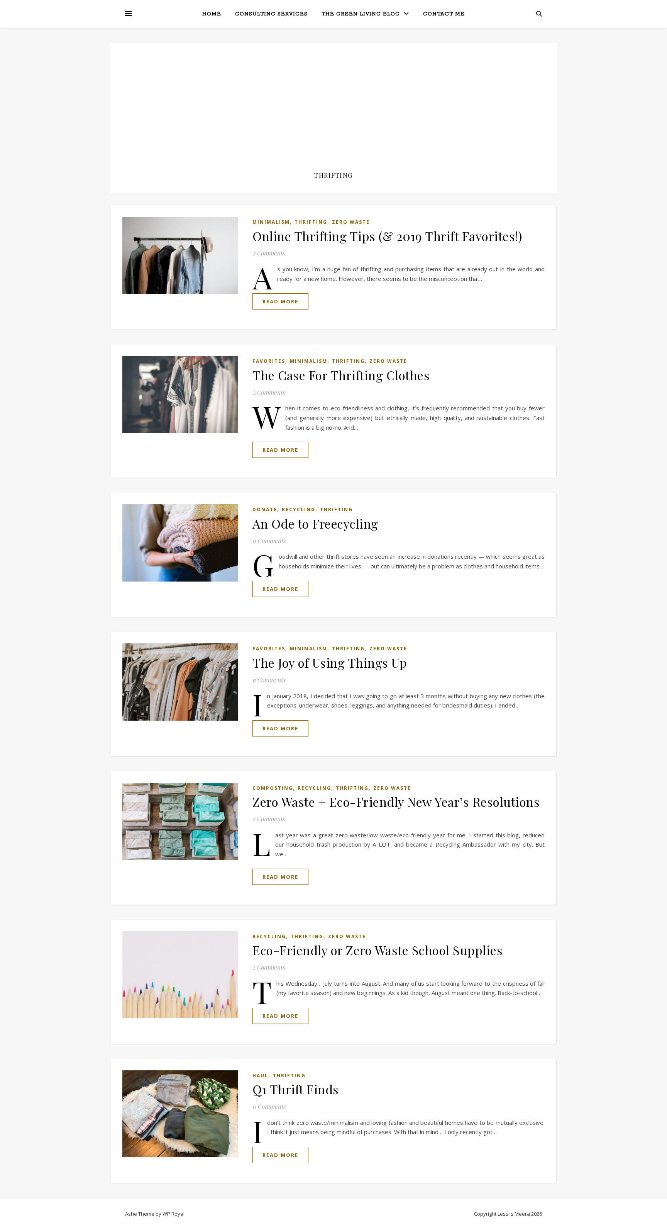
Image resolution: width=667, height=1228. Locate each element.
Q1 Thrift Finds (295, 1089)
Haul (260, 1075)
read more (280, 301)
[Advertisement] (333, 113)
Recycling (298, 509)
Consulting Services (271, 14)
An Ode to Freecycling (315, 523)
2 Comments (268, 253)
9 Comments (268, 680)
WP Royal (174, 1213)
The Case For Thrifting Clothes (341, 375)
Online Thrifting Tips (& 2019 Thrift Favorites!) (387, 236)
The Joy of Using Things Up (329, 662)
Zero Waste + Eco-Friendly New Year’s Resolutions (396, 801)
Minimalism (271, 222)
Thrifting (311, 222)
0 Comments (269, 540)
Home (211, 14)
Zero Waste (351, 222)
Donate (264, 509)
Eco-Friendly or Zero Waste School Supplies (377, 950)
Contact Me (444, 14)
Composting (272, 788)
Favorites (268, 361)
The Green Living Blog (361, 14)
